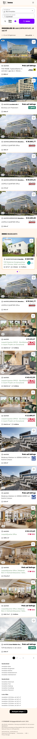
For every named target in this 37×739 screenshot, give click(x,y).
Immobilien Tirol (6, 684)
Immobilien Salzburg (7, 686)
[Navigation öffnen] (33, 2)
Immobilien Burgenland (8, 668)
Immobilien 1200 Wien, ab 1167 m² (11, 701)
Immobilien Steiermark (8, 682)
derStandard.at (14, 731)
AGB (26, 733)
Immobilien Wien (6, 666)
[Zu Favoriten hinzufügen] (34, 42)
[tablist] (18, 272)
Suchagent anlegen (18, 711)
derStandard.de (5, 731)
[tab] (17, 272)
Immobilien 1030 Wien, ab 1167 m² (11, 699)
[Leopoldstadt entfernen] (4, 17)
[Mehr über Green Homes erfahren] (31, 245)
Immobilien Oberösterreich (9, 674)
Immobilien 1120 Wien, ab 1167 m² (11, 705)
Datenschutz (20, 733)
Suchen (28, 21)
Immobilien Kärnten (7, 670)
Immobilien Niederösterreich (9, 672)
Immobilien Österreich (8, 690)
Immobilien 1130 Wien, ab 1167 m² (11, 703)
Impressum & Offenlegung (8, 733)
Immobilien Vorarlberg (8, 688)
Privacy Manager (6, 734)
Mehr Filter (12, 21)
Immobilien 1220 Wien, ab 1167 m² (11, 697)
